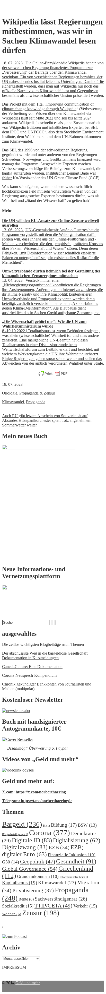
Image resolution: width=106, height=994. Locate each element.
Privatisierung (33, 890)
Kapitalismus (19, 882)
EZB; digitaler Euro (42, 851)
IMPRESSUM (14, 967)
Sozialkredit (17, 906)
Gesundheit (76, 861)
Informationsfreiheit (74, 877)
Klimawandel (13, 402)
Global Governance (29, 869)
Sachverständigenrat (61, 899)
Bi (46, 825)
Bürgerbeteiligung (15, 834)
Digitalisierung (76, 840)
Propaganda (35, 402)
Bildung (64, 825)
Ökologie (9, 393)
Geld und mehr (27, 983)
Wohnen (11, 914)
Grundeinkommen (38, 876)
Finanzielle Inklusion (71, 854)
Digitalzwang (25, 847)
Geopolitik (37, 861)
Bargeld (22, 824)
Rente (26, 899)
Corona (49, 832)
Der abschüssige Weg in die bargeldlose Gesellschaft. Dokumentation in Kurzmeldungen (45, 655)
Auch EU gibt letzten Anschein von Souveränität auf (44, 416)
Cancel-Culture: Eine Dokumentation (32, 666)
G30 (10, 861)
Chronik (8, 684)
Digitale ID (32, 840)
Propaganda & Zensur (37, 393)
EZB (59, 847)
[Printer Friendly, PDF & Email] (53, 374)
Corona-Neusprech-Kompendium (29, 675)
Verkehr (85, 906)
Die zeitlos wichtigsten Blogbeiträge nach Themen (43, 644)
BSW (87, 825)
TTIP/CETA (53, 905)
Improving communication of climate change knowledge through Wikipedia (48, 106)
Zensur (40, 913)
